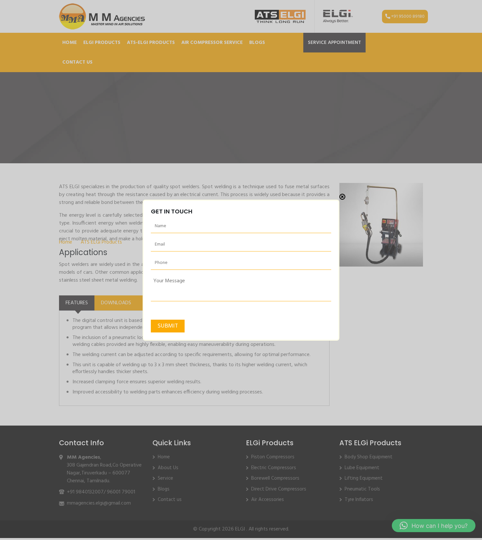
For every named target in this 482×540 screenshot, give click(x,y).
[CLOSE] (342, 196)
